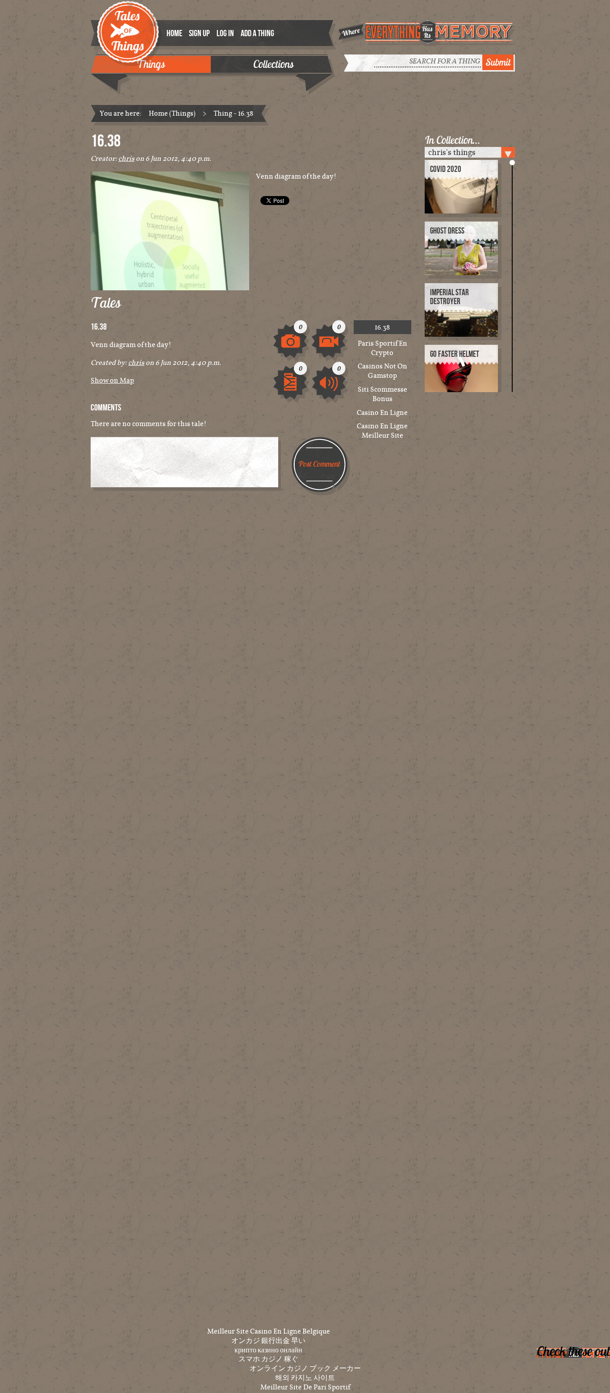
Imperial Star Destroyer (449, 297)
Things (151, 64)
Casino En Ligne (382, 412)
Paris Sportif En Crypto (382, 348)
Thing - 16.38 (233, 113)
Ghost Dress (447, 231)
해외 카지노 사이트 (305, 1377)
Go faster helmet (454, 354)
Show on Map (112, 380)
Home (174, 33)
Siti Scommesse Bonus (382, 394)
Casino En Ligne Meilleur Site (382, 430)
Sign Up (199, 33)
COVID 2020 (445, 169)
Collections (273, 64)
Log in (225, 33)
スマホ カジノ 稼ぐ (268, 1358)
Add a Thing (257, 33)
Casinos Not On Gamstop (382, 370)
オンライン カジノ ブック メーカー (305, 1368)
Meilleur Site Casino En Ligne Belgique (268, 1331)
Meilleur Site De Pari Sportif (305, 1387)
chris (126, 158)
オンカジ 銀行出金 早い (268, 1340)
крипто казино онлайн (268, 1349)
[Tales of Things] (129, 27)
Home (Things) (172, 113)
